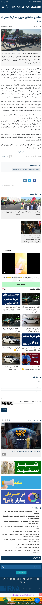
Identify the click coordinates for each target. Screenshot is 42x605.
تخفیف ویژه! (21, 284)
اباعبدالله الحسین (34, 169)
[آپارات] (27, 579)
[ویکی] (21, 582)
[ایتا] (17, 579)
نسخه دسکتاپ (21, 573)
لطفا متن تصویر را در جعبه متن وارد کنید (29, 402)
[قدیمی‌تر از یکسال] (31, 203)
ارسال (4, 410)
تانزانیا (25, 169)
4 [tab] (2, 420)
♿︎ (37, 600)
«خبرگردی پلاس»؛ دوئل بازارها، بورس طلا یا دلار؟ (26, 451)
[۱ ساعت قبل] (21, 436)
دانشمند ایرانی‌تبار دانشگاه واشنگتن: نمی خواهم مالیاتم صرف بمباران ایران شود (21, 540)
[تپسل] (3, 250)
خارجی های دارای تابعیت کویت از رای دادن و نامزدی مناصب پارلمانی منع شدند (21, 522)
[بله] (24, 579)
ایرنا (24, 7)
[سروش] (14, 579)
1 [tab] (10, 420)
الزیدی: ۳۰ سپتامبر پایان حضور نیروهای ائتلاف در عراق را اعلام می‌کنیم (21, 512)
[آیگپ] (21, 579)
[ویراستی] (10, 579)
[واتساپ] (17, 582)
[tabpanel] (21, 440)
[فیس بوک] (7, 579)
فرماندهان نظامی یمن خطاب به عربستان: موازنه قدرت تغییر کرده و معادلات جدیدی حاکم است (20, 535)
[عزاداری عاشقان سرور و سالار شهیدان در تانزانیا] (21, 40)
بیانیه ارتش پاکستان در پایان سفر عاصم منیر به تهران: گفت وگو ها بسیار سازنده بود (21, 517)
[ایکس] (34, 579)
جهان (23, 152)
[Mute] (7, 272)
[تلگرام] (38, 579)
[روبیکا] (31, 579)
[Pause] (4, 272)
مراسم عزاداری (17, 169)
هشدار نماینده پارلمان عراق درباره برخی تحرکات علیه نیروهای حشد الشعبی (21, 551)
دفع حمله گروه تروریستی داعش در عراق (27, 544)
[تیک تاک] (3, 579)
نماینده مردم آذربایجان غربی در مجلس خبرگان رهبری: (32, 236)
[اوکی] (24, 582)
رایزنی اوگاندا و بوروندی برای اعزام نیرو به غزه (26, 531)
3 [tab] (5, 420)
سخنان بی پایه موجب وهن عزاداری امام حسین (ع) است (32, 240)
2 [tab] (7, 420)
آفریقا (19, 152)
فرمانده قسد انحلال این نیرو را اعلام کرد (27, 547)
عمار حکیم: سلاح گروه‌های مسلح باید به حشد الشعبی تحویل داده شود (20, 527)
